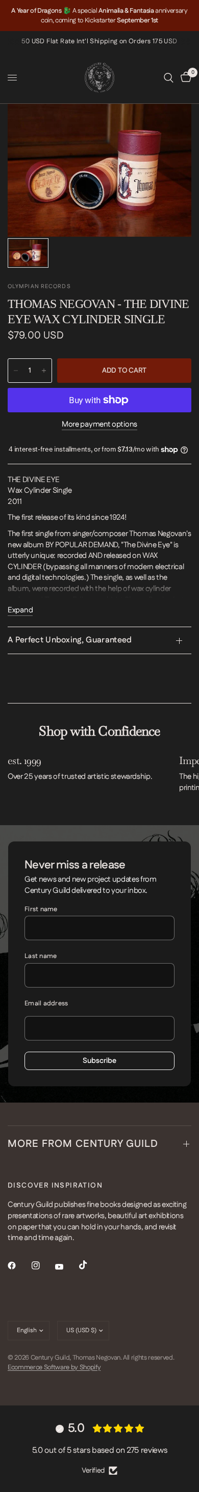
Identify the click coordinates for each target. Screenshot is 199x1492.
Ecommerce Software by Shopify (54, 1367)
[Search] (168, 77)
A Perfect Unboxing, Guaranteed (70, 640)
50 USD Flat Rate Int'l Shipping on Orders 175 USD (99, 41)
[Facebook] (19, 1265)
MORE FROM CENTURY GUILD (83, 1144)
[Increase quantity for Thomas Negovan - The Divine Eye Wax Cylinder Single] (44, 370)
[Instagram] (43, 1265)
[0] (184, 77)
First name (41, 909)
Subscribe (99, 1061)
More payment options (99, 424)
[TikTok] (90, 1265)
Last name (40, 956)
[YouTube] (66, 1266)
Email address (46, 1003)
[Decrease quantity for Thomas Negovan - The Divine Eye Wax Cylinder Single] (15, 370)
